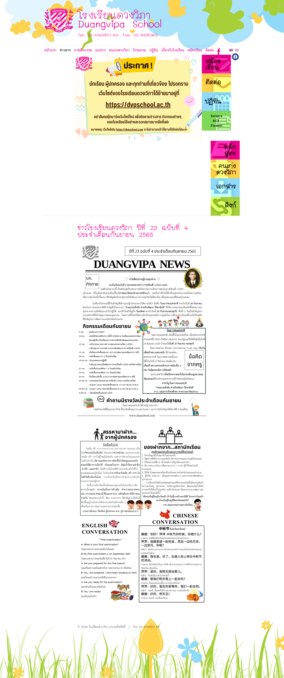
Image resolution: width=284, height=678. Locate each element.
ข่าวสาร (65, 50)
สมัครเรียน (195, 50)
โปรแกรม (139, 50)
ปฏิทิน (153, 50)
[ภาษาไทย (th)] (231, 50)
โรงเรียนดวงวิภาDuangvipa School (120, 19)
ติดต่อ (210, 50)
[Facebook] (218, 50)
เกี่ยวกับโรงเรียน (173, 50)
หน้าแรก (50, 50)
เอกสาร (100, 50)
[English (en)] (237, 50)
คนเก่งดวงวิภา (119, 50)
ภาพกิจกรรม (83, 50)
